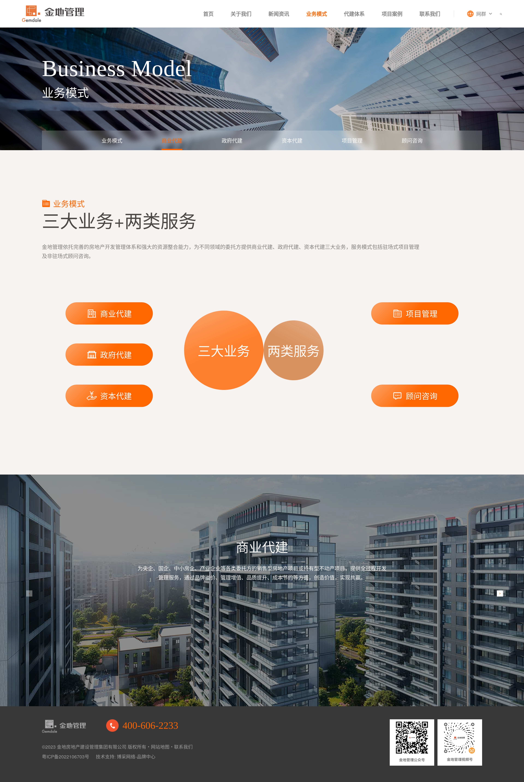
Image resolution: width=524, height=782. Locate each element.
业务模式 (316, 13)
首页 (208, 13)
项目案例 (392, 13)
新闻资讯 (278, 13)
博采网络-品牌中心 (136, 756)
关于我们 (241, 13)
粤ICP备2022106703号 (65, 756)
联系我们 (429, 13)
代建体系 (354, 13)
